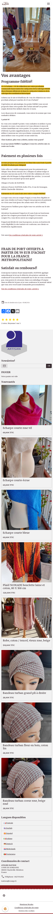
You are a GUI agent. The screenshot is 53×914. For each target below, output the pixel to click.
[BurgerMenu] (48, 4)
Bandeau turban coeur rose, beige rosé (24, 802)
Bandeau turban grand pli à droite (24, 693)
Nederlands (10, 849)
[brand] (6, 4)
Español (9, 833)
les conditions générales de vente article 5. (26, 235)
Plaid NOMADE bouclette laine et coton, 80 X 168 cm (24, 587)
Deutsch (9, 844)
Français (9, 823)
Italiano (9, 839)
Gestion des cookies (26, 911)
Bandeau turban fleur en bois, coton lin (25, 747)
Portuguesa (10, 854)
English (9, 828)
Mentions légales (26, 904)
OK (49, 366)
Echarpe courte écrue (16, 480)
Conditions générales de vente (27, 908)
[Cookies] (5, 909)
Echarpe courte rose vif (17, 428)
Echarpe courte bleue (16, 532)
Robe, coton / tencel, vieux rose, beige (26, 640)
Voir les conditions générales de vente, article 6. (20, 289)
